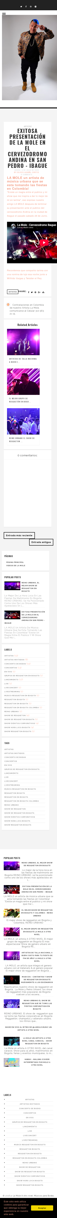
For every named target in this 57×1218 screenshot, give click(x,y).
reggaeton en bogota (16, 704)
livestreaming (12, 692)
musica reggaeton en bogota (20, 696)
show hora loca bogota (17, 727)
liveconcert (11, 688)
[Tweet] (32, 292)
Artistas (28, 126)
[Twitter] (21, 6)
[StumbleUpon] (43, 292)
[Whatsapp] (31, 6)
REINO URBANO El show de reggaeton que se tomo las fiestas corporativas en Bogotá (37, 1005)
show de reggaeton (15, 715)
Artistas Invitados (14, 660)
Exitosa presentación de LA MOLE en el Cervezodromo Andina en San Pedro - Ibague (24, 617)
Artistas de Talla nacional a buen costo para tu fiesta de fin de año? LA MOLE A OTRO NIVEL (37, 957)
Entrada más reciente (19, 535)
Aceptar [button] (42, 1208)
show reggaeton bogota (17, 731)
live (6, 684)
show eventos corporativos (19, 723)
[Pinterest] (35, 292)
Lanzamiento (11, 680)
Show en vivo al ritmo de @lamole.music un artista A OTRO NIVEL (28, 1028)
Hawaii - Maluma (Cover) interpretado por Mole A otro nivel (37, 1062)
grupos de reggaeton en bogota (22, 676)
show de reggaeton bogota (19, 719)
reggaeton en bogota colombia (21, 708)
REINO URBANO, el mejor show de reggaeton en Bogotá (31, 587)
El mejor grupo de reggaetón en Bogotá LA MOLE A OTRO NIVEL (37, 931)
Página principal (15, 562)
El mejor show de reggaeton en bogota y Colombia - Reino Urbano (37, 913)
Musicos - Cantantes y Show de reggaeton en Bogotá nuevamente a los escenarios (37, 979)
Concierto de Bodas (15, 664)
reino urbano (11, 711)
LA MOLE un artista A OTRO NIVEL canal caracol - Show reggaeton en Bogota (37, 1041)
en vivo (8, 672)
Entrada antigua (41, 542)
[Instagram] (36, 6)
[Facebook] (26, 6)
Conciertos (10, 668)
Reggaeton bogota (14, 700)
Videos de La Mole (15, 566)
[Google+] (39, 292)
